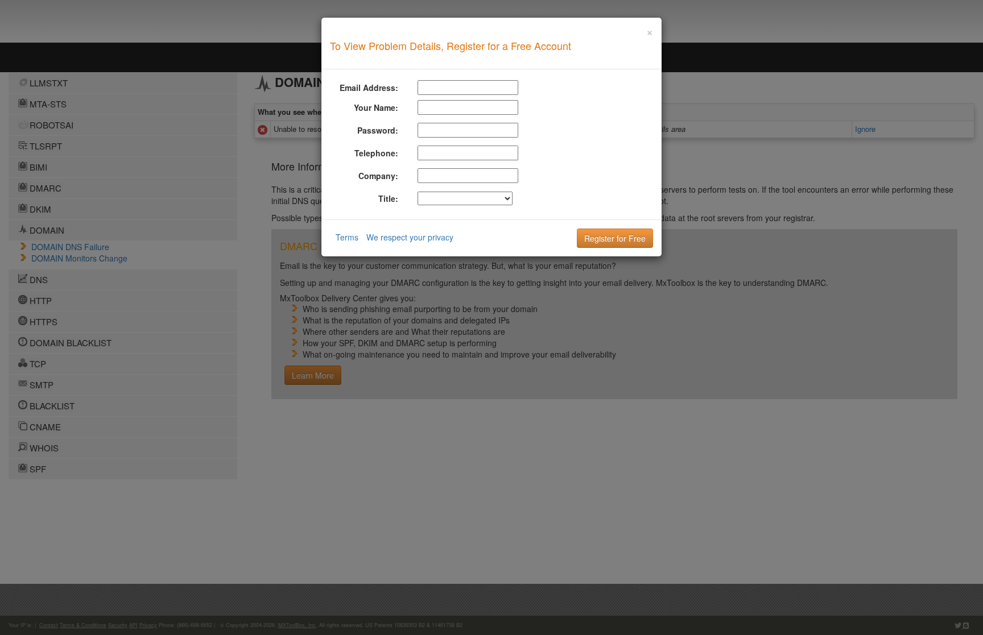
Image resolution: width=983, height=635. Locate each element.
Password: (377, 130)
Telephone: (376, 153)
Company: (378, 175)
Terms (347, 237)
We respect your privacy (409, 237)
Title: (388, 198)
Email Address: (369, 87)
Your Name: (376, 107)
